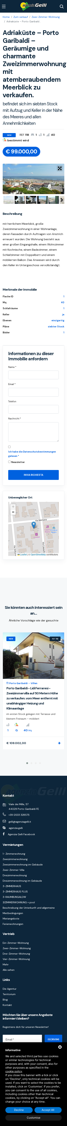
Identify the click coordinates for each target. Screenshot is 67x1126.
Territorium (9, 994)
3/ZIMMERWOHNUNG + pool (19, 902)
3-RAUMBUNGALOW (14, 897)
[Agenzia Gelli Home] (33, 6)
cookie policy (13, 1071)
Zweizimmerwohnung (15, 859)
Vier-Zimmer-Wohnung (16, 959)
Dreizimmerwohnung (15, 875)
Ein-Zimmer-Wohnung (16, 942)
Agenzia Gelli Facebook (21, 834)
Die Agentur (9, 988)
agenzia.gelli (16, 828)
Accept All (48, 1110)
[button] (33, 525)
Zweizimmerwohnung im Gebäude (23, 864)
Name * (12, 367)
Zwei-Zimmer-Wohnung (46, 17)
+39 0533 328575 (19, 814)
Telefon (12, 401)
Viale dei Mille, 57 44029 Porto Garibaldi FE (24, 807)
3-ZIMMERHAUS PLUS (15, 891)
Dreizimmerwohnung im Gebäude (22, 880)
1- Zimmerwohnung (14, 853)
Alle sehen (8, 969)
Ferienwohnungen (13, 924)
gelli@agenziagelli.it (20, 821)
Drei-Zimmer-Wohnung (16, 953)
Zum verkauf (20, 17)
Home (6, 17)
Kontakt (7, 1005)
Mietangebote (11, 918)
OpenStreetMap (38, 554)
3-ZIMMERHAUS (12, 886)
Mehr (6, 964)
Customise (33, 1117)
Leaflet (23, 554)
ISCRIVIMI (53, 1039)
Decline (19, 1110)
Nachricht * (14, 418)
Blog (5, 999)
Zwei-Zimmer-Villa (13, 870)
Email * (12, 384)
